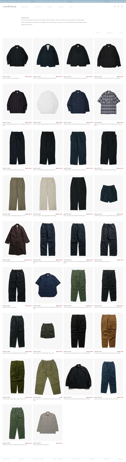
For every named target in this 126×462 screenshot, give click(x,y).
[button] (37, 7)
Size (121, 32)
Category (109, 32)
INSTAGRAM (92, 459)
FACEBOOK (106, 459)
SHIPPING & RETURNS (38, 459)
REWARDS (120, 459)
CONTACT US (6, 459)
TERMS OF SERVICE (58, 459)
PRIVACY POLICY (75, 459)
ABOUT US (21, 459)
